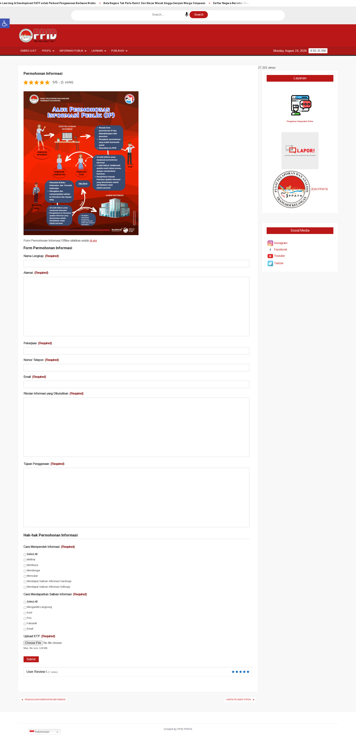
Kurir (29, 612)
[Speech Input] (186, 14)
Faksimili (32, 623)
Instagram (280, 243)
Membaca (32, 565)
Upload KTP (39, 636)
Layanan (97, 50)
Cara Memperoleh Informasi (49, 546)
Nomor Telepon (41, 359)
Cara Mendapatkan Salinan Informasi (55, 594)
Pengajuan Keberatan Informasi (45, 699)
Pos (29, 617)
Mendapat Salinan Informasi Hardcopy (49, 581)
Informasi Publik (71, 50)
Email (35, 376)
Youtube (279, 255)
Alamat (36, 272)
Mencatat (32, 575)
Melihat (31, 559)
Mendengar (33, 570)
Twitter (279, 263)
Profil (46, 50)
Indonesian (42, 731)
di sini (93, 240)
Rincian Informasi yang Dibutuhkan (53, 393)
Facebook (280, 249)
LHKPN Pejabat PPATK (238, 699)
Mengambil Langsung (39, 606)
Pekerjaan (38, 343)
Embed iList (29, 50)
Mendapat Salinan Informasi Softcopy (48, 586)
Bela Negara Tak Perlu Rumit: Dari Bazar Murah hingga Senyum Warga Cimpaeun (154, 3)
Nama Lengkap (41, 256)
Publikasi (117, 50)
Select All (32, 554)
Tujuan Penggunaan (44, 463)
